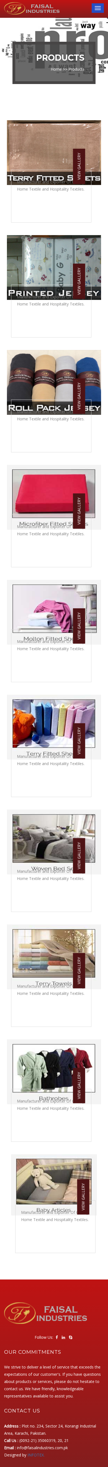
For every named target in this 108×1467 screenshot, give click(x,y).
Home (56, 69)
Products (76, 69)
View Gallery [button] (79, 166)
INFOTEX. (36, 1455)
